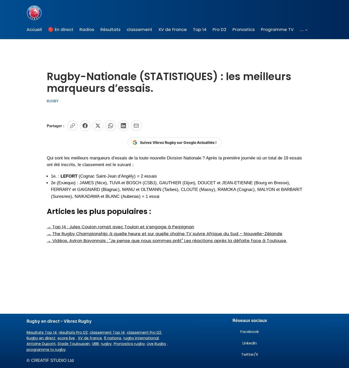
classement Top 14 (107, 332)
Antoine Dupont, (41, 343)
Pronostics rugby (129, 343)
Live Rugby (156, 343)
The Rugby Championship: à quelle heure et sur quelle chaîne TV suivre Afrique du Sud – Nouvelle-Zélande (164, 234)
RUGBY (53, 101)
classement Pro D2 (144, 332)
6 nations (112, 338)
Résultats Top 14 (42, 332)
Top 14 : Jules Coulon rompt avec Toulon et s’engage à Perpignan (120, 227)
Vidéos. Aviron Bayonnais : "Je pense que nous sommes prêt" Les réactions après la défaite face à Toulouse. (167, 240)
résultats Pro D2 (73, 332)
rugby (106, 343)
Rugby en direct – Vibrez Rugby (59, 321)
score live (66, 338)
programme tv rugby (46, 349)
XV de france (90, 338)
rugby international (141, 338)
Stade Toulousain (73, 343)
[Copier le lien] (72, 126)
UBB (95, 343)
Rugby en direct (41, 338)
